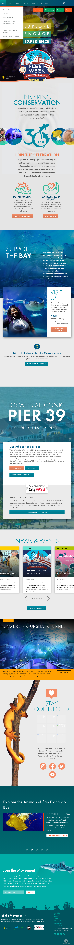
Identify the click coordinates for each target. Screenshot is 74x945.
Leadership (57, 920)
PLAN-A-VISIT (17, 468)
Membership (49, 10)
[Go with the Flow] (32, 849)
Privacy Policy (58, 915)
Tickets (5, 13)
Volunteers (38, 10)
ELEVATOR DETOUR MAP (36, 364)
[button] (41, 719)
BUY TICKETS (64, 672)
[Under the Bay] (37, 849)
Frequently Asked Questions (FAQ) (9, 22)
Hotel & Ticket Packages (10, 36)
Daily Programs (8, 17)
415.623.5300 (57, 925)
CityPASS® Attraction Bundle (10, 31)
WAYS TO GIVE (50, 216)
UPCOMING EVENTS (36, 608)
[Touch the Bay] (42, 849)
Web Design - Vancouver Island (66, 941)
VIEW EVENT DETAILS (22, 216)
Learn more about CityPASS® (37, 512)
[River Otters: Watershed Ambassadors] (47, 849)
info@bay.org (58, 923)
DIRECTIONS (32, 468)
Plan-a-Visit (7, 10)
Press (56, 916)
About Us (57, 913)
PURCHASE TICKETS (59, 329)
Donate (60, 10)
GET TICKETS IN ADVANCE (21, 475)
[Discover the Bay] (27, 849)
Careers (56, 918)
